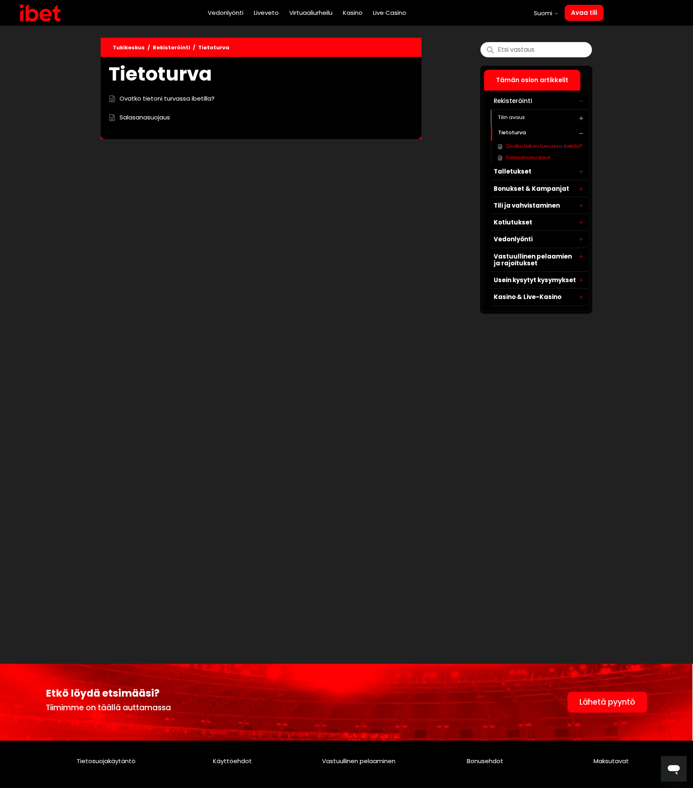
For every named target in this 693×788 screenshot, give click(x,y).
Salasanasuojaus (528, 157)
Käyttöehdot (232, 761)
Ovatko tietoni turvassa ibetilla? (544, 146)
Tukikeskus (129, 47)
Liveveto (266, 12)
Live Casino (389, 12)
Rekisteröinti (171, 47)
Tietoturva (213, 47)
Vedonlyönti (225, 12)
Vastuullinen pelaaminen (358, 761)
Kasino (353, 12)
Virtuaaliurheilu (310, 12)
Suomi (544, 13)
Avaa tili (584, 12)
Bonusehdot (485, 761)
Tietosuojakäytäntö (106, 761)
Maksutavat (611, 761)
